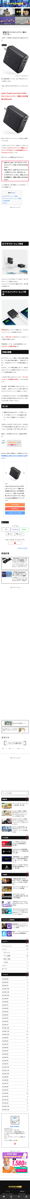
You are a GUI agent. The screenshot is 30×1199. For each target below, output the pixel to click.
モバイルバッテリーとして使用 (11, 198)
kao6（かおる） (15, 1126)
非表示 (13, 193)
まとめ (4, 203)
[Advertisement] (15, 224)
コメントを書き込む (15, 743)
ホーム (8, 1191)
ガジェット (5, 522)
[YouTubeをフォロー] (15, 542)
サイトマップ (22, 1194)
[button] (10, 534)
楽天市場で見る (15, 508)
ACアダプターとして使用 (9, 196)
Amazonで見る (15, 504)
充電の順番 (6, 201)
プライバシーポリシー (8, 1194)
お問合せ (22, 1191)
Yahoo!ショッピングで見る (15, 513)
